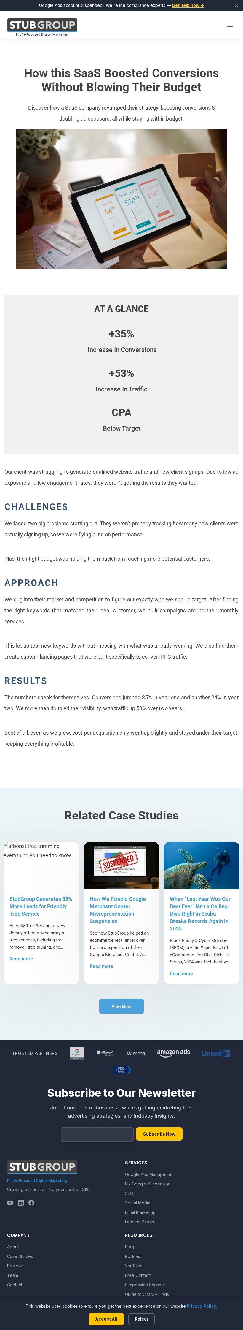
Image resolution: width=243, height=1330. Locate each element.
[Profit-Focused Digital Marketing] (42, 25)
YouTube (134, 1265)
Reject (141, 1318)
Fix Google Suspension (147, 1183)
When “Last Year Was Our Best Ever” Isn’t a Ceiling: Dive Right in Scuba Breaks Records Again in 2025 (200, 914)
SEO (129, 1193)
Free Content (138, 1275)
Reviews (15, 1265)
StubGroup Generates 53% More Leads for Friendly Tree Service (40, 906)
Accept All (106, 1318)
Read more (21, 959)
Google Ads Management (150, 1174)
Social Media (137, 1202)
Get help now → (188, 5)
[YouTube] (10, 1203)
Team (12, 1275)
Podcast (133, 1256)
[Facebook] (31, 1203)
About (13, 1246)
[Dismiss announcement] (236, 5)
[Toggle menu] (230, 25)
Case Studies (20, 1256)
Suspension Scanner (145, 1284)
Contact (14, 1284)
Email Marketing (140, 1212)
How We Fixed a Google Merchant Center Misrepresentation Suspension (118, 910)
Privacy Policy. (202, 1306)
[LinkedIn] (21, 1203)
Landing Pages (139, 1221)
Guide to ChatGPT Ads (147, 1294)
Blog (129, 1246)
